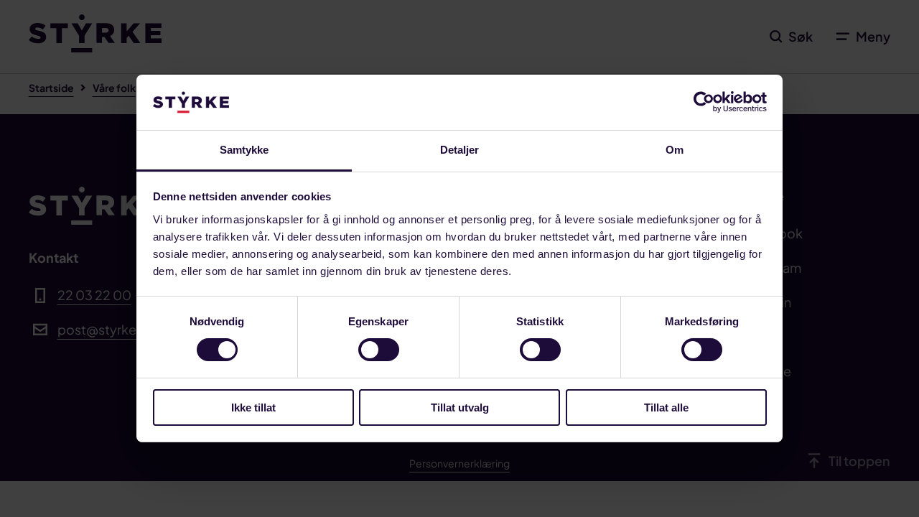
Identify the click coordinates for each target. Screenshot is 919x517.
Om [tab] (675, 150)
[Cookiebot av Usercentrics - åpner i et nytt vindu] (704, 102)
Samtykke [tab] (244, 150)
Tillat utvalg (460, 407)
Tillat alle (666, 407)
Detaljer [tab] (460, 150)
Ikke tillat (253, 407)
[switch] (378, 349)
